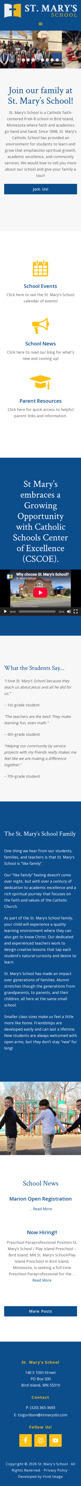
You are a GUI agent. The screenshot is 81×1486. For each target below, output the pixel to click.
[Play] (5, 611)
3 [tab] (32, 59)
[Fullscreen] (76, 611)
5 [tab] (42, 59)
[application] (40, 593)
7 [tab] (52, 59)
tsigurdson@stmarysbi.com (42, 1414)
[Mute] (69, 611)
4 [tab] (37, 59)
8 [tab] (57, 59)
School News (40, 343)
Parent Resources (41, 400)
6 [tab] (47, 59)
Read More (42, 1208)
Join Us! (40, 189)
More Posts (40, 1311)
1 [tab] (23, 59)
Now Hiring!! (42, 1232)
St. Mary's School (40, 10)
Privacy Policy (56, 1470)
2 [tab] (28, 59)
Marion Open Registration (40, 1198)
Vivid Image (53, 1476)
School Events (40, 285)
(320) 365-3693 (42, 1407)
